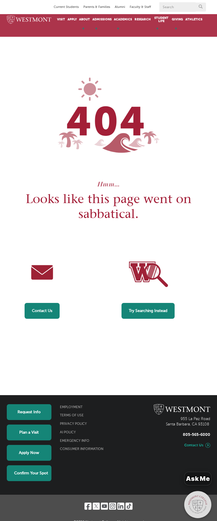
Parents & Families (96, 7)
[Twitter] (96, 506)
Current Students (66, 7)
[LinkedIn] (120, 506)
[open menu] (83, 31)
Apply (72, 19)
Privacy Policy (73, 424)
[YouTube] (104, 506)
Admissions (102, 19)
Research (142, 19)
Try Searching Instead (148, 311)
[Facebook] (88, 506)
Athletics (193, 19)
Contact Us (42, 311)
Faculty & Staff (140, 7)
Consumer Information (81, 449)
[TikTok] (129, 506)
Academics (123, 19)
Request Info (29, 412)
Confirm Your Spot (31, 473)
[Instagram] (112, 506)
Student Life (161, 19)
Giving (177, 19)
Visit (61, 19)
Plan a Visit (29, 432)
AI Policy (68, 432)
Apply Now (29, 453)
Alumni (120, 7)
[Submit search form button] (200, 7)
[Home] (29, 20)
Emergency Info (74, 441)
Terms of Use (72, 415)
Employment (71, 407)
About (84, 19)
